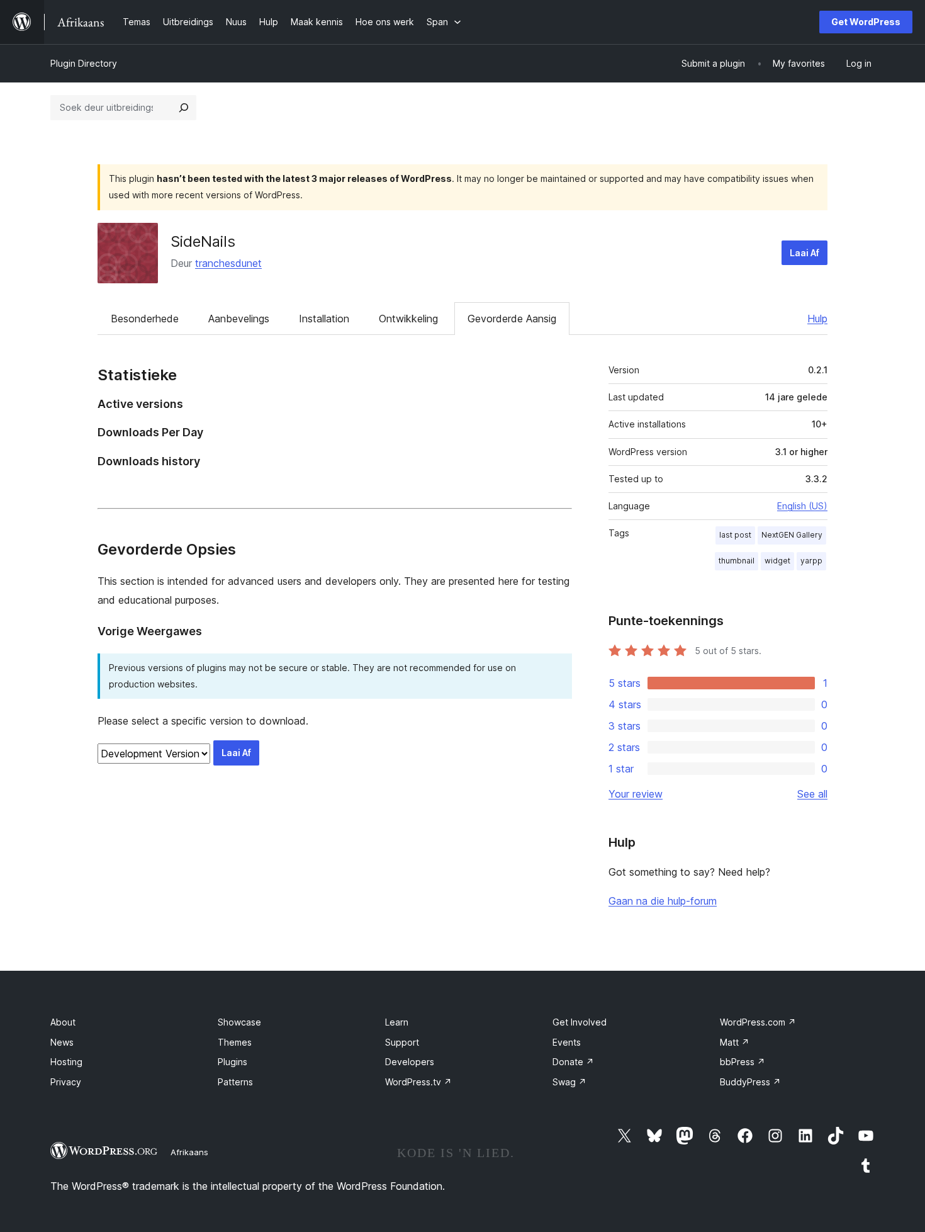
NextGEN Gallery (791, 535)
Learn (396, 1022)
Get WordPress (865, 21)
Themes (235, 1042)
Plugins (232, 1061)
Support (402, 1042)
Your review (635, 794)
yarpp (811, 560)
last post (735, 535)
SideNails (203, 241)
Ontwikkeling (408, 318)
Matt (734, 1042)
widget (777, 560)
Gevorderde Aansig (512, 318)
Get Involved (579, 1022)
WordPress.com (758, 1022)
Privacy (65, 1082)
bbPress (742, 1061)
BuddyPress (750, 1082)
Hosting (66, 1061)
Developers (409, 1061)
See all (812, 794)
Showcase (239, 1022)
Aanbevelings (238, 318)
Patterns (235, 1082)
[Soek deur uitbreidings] (183, 107)
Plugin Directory (83, 63)
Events (566, 1042)
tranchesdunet (228, 263)
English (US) (802, 505)
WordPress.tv (418, 1082)
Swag (569, 1082)
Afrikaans (189, 1152)
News (62, 1042)
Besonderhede (145, 318)
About (63, 1022)
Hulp (817, 318)
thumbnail (736, 560)
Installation (324, 318)
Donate (573, 1061)
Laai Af (804, 252)
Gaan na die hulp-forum (662, 901)
